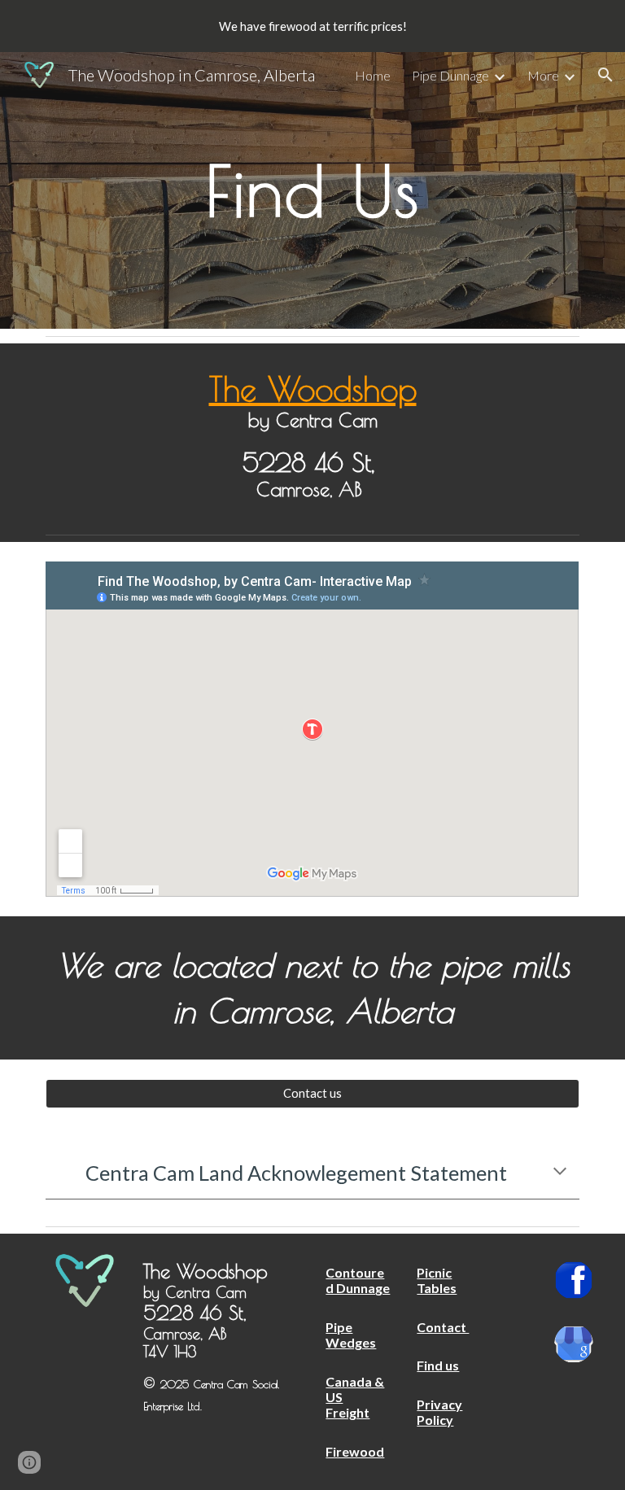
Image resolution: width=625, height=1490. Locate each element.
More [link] (543, 75)
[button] (605, 74)
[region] (312, 26)
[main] (312, 190)
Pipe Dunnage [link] (450, 75)
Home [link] (373, 75)
